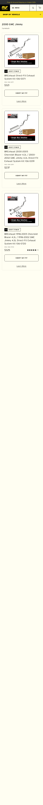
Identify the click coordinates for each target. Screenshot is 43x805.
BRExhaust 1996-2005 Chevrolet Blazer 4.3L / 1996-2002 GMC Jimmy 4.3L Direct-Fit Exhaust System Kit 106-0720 (21, 239)
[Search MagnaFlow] (33, 8)
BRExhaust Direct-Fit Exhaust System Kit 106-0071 (19, 77)
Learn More (28, 101)
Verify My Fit (21, 93)
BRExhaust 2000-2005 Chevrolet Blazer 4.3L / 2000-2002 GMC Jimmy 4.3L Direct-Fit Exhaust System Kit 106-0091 (21, 156)
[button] (39, 8)
